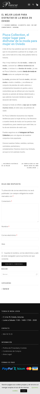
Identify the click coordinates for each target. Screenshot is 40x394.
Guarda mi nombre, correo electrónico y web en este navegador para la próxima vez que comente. (20, 256)
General (16, 27)
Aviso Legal (7, 354)
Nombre (5, 226)
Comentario (7, 201)
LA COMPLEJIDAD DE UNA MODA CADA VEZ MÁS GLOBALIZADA (30, 165)
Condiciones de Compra (12, 351)
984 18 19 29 (7, 334)
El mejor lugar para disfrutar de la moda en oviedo (17, 17)
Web (3, 244)
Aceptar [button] (24, 391)
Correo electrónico (9, 235)
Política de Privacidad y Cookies (15, 348)
